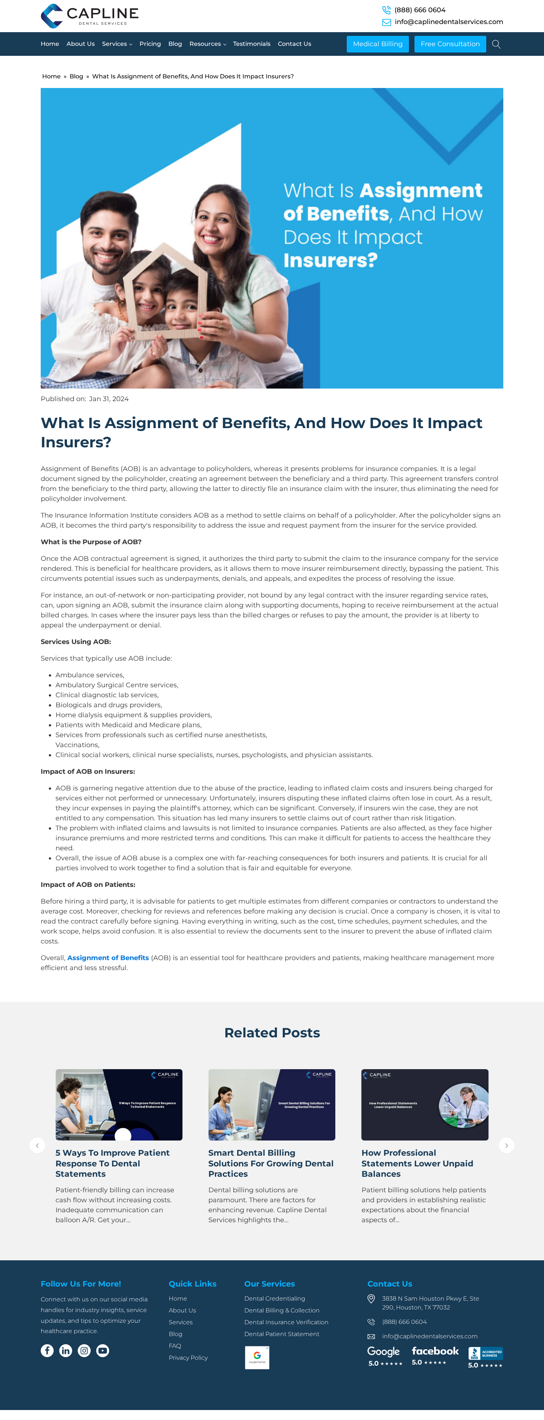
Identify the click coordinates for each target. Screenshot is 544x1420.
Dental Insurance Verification (286, 1322)
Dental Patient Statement (281, 1334)
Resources (205, 43)
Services (114, 43)
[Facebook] (47, 1350)
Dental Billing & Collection (282, 1310)
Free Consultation (450, 44)
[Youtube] (102, 1350)
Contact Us (294, 43)
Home (50, 43)
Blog (175, 43)
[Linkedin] (65, 1350)
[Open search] (496, 44)
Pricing (150, 43)
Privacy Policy (188, 1357)
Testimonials (252, 43)
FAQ (175, 1345)
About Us (81, 43)
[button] (37, 1145)
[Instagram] (84, 1350)
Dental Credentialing (274, 1298)
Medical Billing (378, 44)
